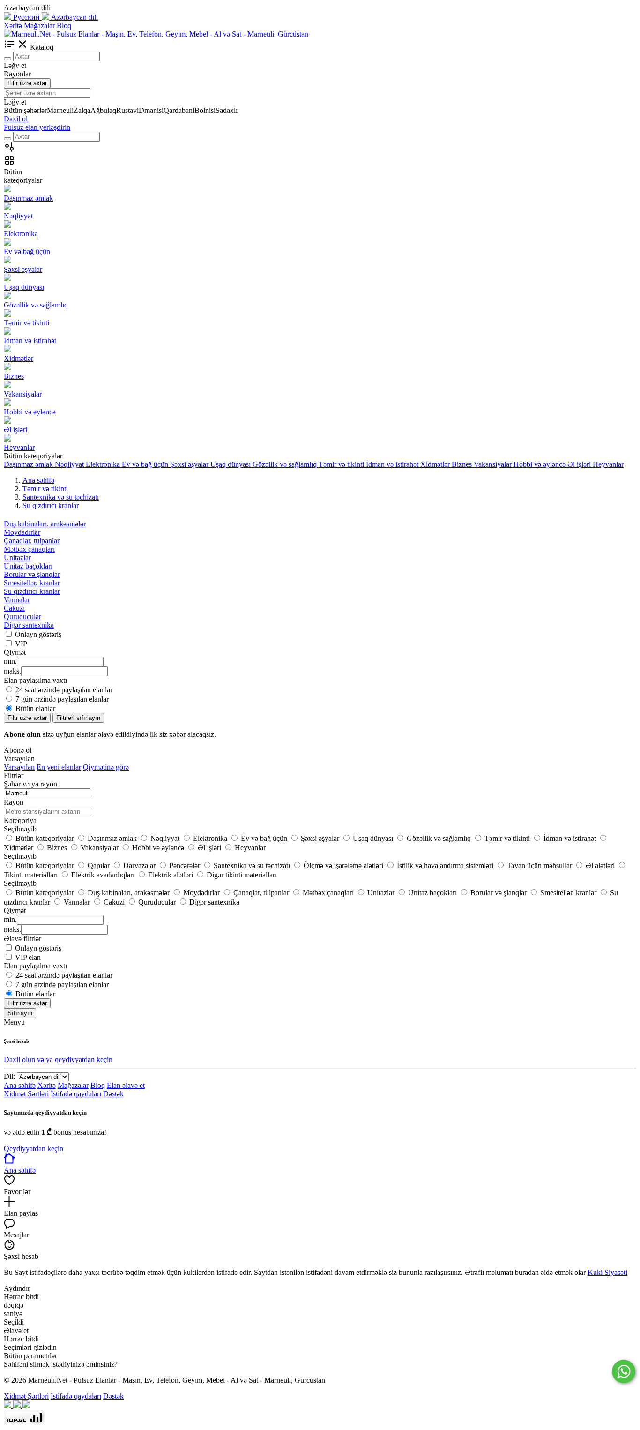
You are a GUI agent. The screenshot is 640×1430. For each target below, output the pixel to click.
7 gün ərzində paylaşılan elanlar (62, 699)
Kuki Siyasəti (607, 1272)
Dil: (9, 1076)
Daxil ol (16, 119)
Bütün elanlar (35, 708)
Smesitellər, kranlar (32, 583)
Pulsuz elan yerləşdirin (37, 127)
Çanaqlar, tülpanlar (32, 541)
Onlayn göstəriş (38, 634)
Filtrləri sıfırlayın (78, 717)
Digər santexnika (29, 625)
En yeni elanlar (59, 767)
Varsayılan (19, 767)
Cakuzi (14, 608)
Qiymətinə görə (106, 767)
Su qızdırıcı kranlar (32, 591)
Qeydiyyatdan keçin (33, 1149)
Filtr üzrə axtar (27, 83)
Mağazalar (39, 26)
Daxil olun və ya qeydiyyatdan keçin (58, 1059)
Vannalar (17, 600)
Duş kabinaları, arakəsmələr (45, 524)
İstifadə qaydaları (76, 1094)
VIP (21, 644)
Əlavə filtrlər (22, 939)
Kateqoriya (20, 820)
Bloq (64, 26)
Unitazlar (17, 558)
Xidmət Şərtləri (26, 1094)
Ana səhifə (20, 1085)
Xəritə (13, 26)
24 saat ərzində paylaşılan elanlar (63, 690)
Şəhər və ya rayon (30, 784)
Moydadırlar (22, 532)
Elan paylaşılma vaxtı (35, 966)
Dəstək (113, 1094)
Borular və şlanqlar (32, 574)
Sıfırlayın (19, 1013)
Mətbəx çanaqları (29, 549)
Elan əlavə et (126, 1085)
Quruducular (22, 617)
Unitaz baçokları (28, 566)
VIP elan (28, 957)
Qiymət (15, 910)
